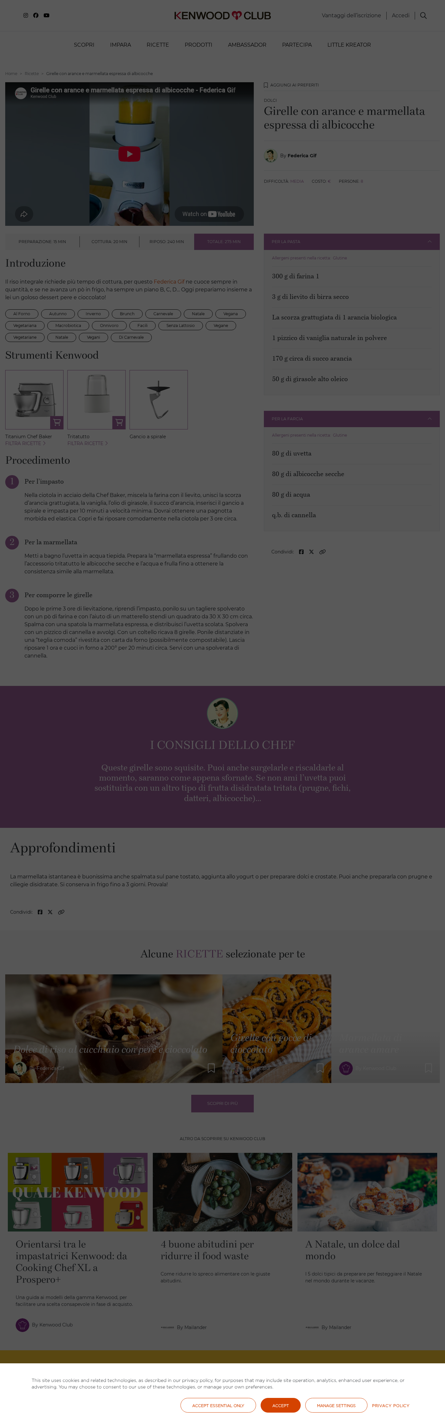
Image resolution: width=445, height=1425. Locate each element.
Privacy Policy (391, 1405)
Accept (280, 1405)
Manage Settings (336, 1405)
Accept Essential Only (218, 1405)
